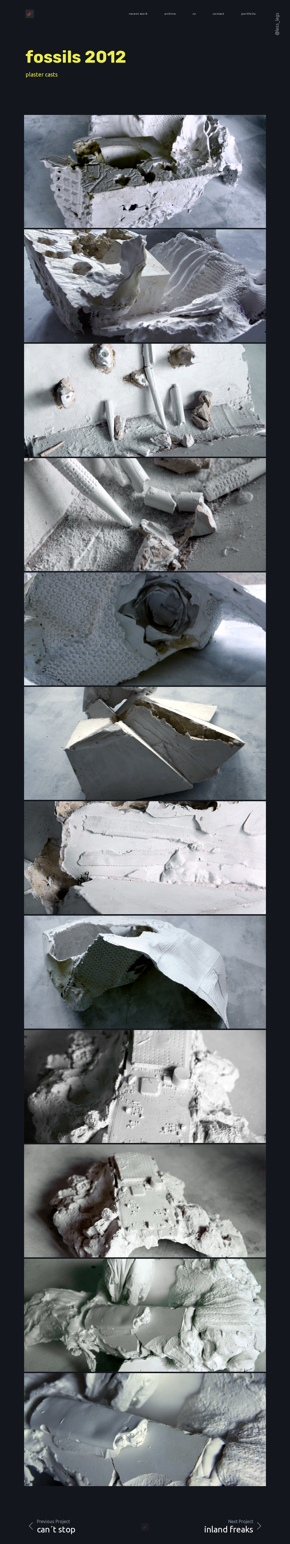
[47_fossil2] (145, 1086)
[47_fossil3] (145, 1315)
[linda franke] (29, 14)
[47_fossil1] (145, 1200)
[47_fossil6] (145, 514)
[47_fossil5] (145, 400)
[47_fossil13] (145, 285)
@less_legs (277, 24)
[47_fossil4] (145, 1429)
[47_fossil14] (145, 171)
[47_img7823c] (145, 857)
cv (194, 13)
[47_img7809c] (145, 972)
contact (218, 13)
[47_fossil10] (145, 628)
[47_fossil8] (145, 743)
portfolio (248, 13)
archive (170, 13)
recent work (138, 13)
